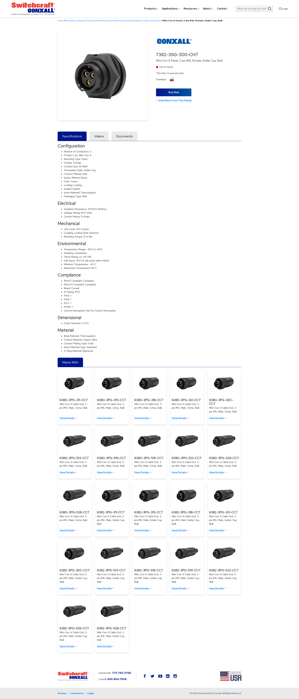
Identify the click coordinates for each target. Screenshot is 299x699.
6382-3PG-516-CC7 (148, 570)
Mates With (70, 362)
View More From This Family (175, 100)
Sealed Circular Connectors (146, 20)
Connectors (93, 20)
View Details (66, 418)
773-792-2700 (121, 673)
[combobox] (254, 9)
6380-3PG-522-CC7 (186, 458)
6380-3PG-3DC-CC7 (221, 402)
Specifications (72, 136)
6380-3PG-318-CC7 (148, 400)
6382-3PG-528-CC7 (111, 628)
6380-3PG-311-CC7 (73, 400)
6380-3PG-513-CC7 (74, 458)
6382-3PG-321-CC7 (223, 512)
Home (61, 20)
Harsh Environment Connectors (116, 20)
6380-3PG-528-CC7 (74, 512)
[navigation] (185, 8)
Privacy (62, 693)
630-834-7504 (117, 679)
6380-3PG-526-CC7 (224, 458)
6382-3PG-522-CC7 (223, 570)
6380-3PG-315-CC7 (111, 400)
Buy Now (173, 92)
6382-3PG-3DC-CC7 (74, 570)
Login (91, 693)
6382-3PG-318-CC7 (186, 512)
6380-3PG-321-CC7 (186, 400)
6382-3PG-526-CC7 (74, 628)
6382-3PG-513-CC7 (111, 570)
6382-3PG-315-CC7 (148, 512)
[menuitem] (150, 8)
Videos (99, 136)
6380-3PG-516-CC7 (111, 458)
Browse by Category (75, 20)
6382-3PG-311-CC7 (111, 512)
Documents (124, 136)
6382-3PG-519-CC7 (186, 570)
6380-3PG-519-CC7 (149, 458)
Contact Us (76, 693)
